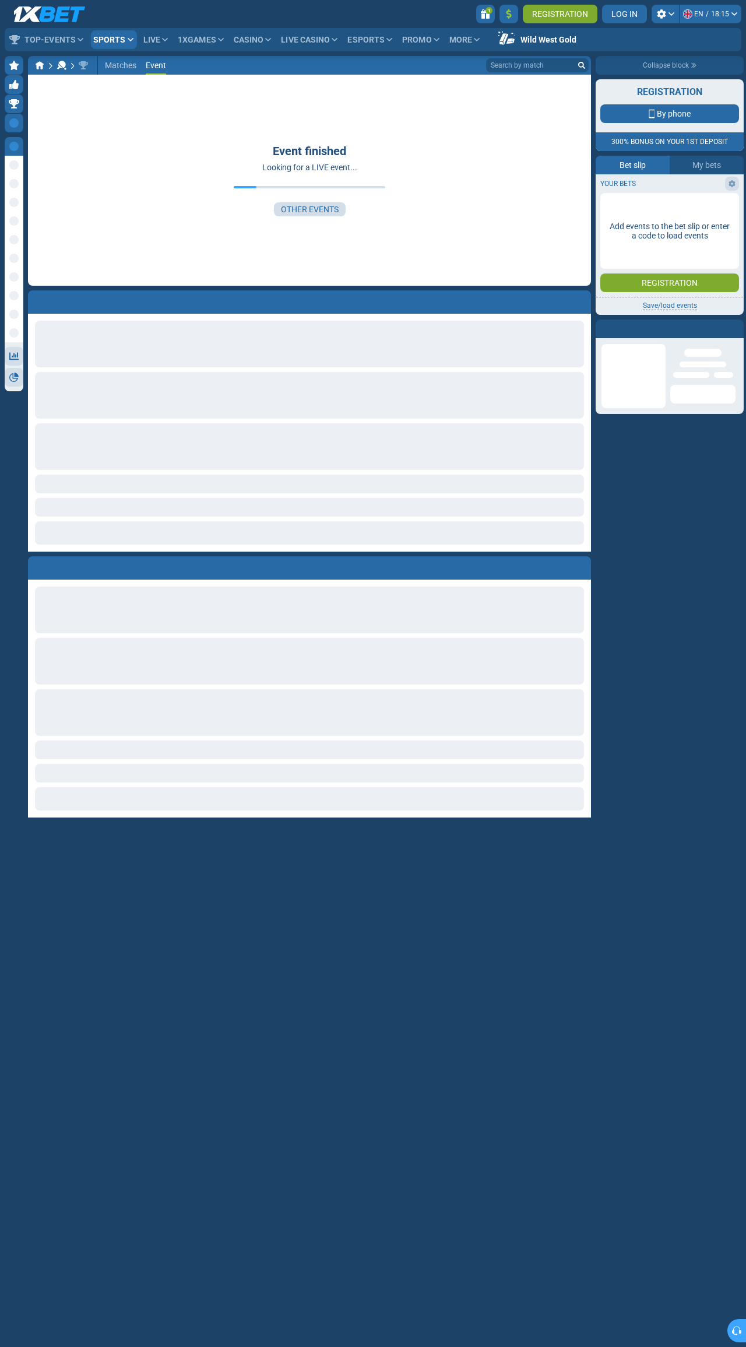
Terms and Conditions (675, 254)
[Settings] (665, 14)
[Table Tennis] (62, 65)
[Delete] (579, 566)
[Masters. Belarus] (83, 65)
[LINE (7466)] (40, 65)
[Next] (63, 565)
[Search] (582, 65)
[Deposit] (508, 14)
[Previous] (37, 565)
